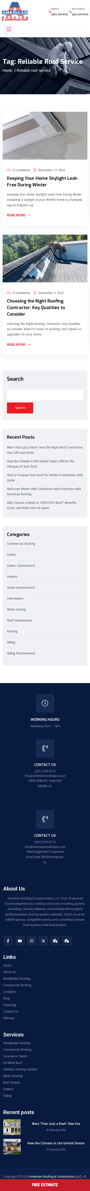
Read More (16, 215)
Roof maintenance (19, 620)
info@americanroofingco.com (45, 776)
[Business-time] (55, 941)
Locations (9, 991)
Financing (9, 1005)
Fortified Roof (12, 1063)
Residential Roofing (16, 978)
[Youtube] (20, 941)
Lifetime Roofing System (20, 1069)
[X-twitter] (43, 941)
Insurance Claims (15, 1056)
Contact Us (10, 1011)
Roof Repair (11, 1082)
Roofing (12, 631)
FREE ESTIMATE (45, 1184)
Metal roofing (16, 609)
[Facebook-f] (8, 941)
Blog (6, 998)
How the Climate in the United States (56, 1143)
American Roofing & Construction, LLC (55, 1176)
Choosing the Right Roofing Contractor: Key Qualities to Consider (36, 307)
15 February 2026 (56, 1130)
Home (7, 70)
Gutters (12, 577)
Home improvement (21, 587)
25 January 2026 (56, 1149)
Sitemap (9, 1018)
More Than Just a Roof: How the (56, 1124)
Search (15, 379)
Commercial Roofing (21, 544)
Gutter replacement (21, 566)
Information (15, 598)
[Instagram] (32, 941)
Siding (11, 642)
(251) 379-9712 (59, 14)
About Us (9, 972)
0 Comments (21, 170)
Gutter (11, 555)
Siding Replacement (21, 653)
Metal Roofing (13, 1076)
